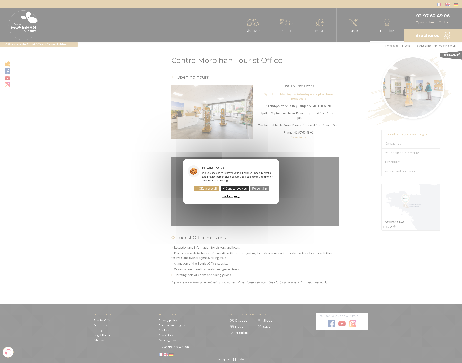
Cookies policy (231, 196)
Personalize (260, 188)
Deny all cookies (236, 188)
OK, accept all (207, 188)
